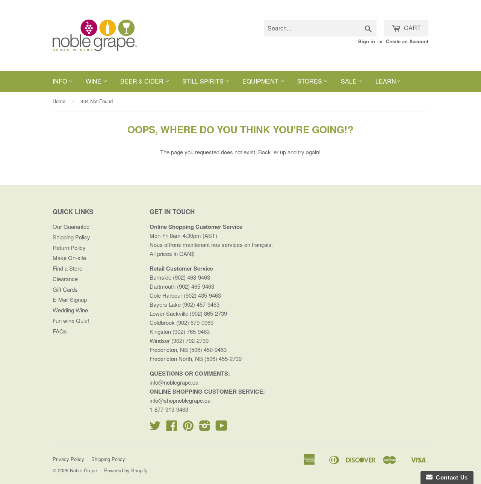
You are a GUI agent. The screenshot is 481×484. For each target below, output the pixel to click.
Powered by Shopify (126, 470)
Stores (310, 81)
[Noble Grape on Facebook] (171, 428)
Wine (94, 81)
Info (60, 81)
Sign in (366, 41)
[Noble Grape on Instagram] (204, 428)
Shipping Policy (71, 237)
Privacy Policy (68, 459)
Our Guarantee (71, 226)
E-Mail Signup (70, 299)
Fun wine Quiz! (71, 320)
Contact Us (450, 477)
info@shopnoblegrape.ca (180, 400)
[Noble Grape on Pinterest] (188, 428)
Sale (349, 81)
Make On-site (69, 258)
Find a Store (67, 268)
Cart (411, 27)
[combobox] (320, 28)
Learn (385, 81)
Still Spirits (203, 81)
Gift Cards (65, 289)
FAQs (60, 331)
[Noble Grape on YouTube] (221, 428)
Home (59, 101)
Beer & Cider (142, 81)
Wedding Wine (70, 310)
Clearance (65, 279)
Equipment (261, 81)
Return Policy (69, 247)
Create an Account (407, 41)
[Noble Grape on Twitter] (155, 428)
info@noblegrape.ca (174, 382)
